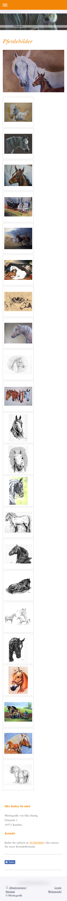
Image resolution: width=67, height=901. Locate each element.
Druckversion (17, 887)
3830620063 (36, 842)
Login (58, 887)
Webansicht (54, 891)
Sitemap (10, 891)
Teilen (11, 862)
